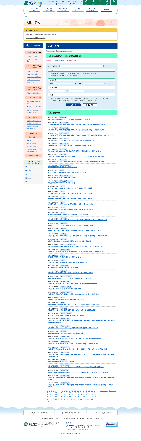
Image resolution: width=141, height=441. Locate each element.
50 (78, 394)
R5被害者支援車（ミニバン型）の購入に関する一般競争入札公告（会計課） (70, 188)
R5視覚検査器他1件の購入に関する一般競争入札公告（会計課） (67, 299)
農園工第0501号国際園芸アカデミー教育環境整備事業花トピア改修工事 (69, 119)
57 (47, 396)
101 (71, 399)
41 (53, 394)
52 (84, 394)
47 (70, 394)
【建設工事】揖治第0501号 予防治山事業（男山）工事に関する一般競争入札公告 (72, 283)
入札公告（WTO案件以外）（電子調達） (33, 88)
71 (86, 396)
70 (84, 396)
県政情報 (106, 9)
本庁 (52, 98)
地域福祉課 (64, 308)
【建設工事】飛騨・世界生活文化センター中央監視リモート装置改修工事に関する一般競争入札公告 (77, 236)
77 (53, 398)
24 (56, 392)
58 (50, 396)
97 (58, 399)
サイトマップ (98, 418)
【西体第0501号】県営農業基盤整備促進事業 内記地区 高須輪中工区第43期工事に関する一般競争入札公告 (80, 135)
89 (86, 398)
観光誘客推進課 (65, 365)
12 (72, 391)
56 (95, 394)
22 (50, 392)
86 (78, 398)
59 (53, 396)
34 (84, 392)
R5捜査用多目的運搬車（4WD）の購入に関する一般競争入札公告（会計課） (70, 198)
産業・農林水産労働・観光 (63, 9)
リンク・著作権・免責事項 (46, 418)
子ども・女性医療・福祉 (48, 9)
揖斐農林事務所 (65, 281)
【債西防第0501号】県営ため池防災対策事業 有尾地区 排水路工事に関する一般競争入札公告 (76, 124)
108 (48, 401)
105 (85, 399)
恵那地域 (74, 100)
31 (75, 392)
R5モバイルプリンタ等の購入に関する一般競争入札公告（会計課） (68, 172)
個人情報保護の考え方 (69, 418)
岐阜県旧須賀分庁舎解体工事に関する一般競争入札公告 (64, 257)
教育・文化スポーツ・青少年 (92, 9)
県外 (96, 100)
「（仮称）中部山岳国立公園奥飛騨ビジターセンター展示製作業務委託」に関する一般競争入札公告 (77, 220)
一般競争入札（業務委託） (90, 73)
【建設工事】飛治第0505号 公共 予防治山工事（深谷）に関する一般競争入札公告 (73, 344)
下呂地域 (82, 100)
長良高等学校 (64, 265)
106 (88, 399)
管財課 (62, 255)
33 (81, 392)
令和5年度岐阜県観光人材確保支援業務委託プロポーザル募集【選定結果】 (70, 241)
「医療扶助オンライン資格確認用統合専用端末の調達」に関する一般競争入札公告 (72, 310)
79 (58, 398)
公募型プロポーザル (72, 75)
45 (64, 394)
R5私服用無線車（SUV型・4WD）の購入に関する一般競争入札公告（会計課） (71, 209)
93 (47, 399)
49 (75, 394)
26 (61, 392)
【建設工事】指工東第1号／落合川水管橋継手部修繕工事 (65, 289)
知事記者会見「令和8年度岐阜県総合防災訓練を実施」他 (41, 34)
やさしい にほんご (66, 1)
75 (47, 398)
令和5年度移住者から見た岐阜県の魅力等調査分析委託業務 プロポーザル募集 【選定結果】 (76, 230)
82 (67, 398)
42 (56, 394)
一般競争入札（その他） (57, 75)
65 (70, 396)
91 (92, 398)
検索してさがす (114, 4)
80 (61, 398)
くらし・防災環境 (34, 9)
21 (47, 392)
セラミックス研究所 (66, 276)
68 (78, 396)
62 (61, 396)
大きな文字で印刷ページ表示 (64, 51)
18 (89, 391)
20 (94, 391)
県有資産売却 (33, 133)
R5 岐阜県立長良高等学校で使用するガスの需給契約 (64, 267)
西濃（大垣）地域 (76, 98)
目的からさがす (93, 4)
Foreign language (62, 3)
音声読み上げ (78, 1)
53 (86, 394)
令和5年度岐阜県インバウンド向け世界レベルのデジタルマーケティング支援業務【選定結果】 (76, 367)
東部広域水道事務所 (66, 287)
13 (75, 391)
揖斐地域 (85, 98)
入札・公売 (28, 166)
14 (78, 391)
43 (58, 394)
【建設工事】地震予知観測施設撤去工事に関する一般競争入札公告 (67, 262)
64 (67, 396)
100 (68, 399)
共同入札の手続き (31, 143)
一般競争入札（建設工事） (58, 73)
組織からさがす (107, 4)
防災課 (62, 260)
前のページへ (104, 391)
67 (75, 396)
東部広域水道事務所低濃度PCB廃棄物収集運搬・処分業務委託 (66, 315)
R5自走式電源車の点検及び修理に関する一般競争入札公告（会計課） (68, 214)
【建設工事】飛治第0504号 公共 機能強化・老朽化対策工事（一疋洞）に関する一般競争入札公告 (78, 349)
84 (72, 398)
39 (47, 394)
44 (61, 394)
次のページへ (112, 391)
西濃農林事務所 (64, 122)
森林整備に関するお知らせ (34, 124)
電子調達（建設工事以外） (34, 93)
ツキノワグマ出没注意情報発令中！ (35, 38)
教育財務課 (64, 359)
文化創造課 (64, 234)
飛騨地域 (90, 100)
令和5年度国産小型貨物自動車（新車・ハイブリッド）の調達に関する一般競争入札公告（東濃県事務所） (79, 372)
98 (61, 399)
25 (58, 392)
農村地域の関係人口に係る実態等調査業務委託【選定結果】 (65, 333)
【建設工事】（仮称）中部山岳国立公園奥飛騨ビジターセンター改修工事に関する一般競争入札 (76, 156)
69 (81, 396)
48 (72, 394)
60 (56, 396)
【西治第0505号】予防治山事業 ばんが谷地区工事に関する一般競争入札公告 (71, 140)
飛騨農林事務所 (65, 249)
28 (67, 392)
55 (92, 394)
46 (67, 394)
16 (83, 391)
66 (72, 396)
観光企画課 (64, 239)
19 (92, 391)
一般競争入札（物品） (74, 73)
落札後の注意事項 (31, 146)
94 (50, 399)
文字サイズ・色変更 (76, 3)
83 (70, 398)
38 (95, 392)
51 (81, 394)
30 (72, 392)
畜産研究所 (63, 159)
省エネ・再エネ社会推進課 (68, 244)
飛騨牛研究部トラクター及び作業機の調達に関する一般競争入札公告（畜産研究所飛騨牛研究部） (77, 161)
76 (50, 398)
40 (50, 394)
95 (53, 399)
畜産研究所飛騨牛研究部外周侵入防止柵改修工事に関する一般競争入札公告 (70, 273)
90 (89, 398)
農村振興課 (63, 149)
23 (53, 392)
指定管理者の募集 (33, 156)
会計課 (62, 170)
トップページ (27, 16)
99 (64, 399)
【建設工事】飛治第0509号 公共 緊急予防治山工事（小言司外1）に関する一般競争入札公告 (76, 251)
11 (69, 391)
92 (95, 398)
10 (66, 391)
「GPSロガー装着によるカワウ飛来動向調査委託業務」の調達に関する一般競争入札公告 (74, 151)
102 (74, 399)
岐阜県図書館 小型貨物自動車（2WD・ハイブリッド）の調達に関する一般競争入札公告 (74, 304)
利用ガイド (58, 418)
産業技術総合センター (66, 165)
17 (86, 391)
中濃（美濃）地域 (95, 98)
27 (64, 392)
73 (92, 396)
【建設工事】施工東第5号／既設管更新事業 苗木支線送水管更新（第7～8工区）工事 (73, 294)
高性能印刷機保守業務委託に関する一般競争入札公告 (63, 361)
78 (56, 398)
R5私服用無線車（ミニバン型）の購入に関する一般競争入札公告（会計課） (70, 193)
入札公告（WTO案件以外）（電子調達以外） (33, 66)
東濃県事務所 (64, 370)
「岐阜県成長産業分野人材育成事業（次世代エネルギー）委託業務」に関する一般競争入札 (75, 246)
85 (75, 398)
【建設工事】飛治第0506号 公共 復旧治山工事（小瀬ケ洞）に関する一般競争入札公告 (74, 338)
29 (70, 392)
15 (80, 391)
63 (64, 396)
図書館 (62, 302)
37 (92, 392)
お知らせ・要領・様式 (33, 117)
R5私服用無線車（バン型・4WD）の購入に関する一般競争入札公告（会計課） (71, 204)
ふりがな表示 (54, 1)
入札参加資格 (32, 97)
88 (84, 398)
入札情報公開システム (61, 60)
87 (81, 398)
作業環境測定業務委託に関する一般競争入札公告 (62, 167)
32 (78, 392)
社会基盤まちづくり (78, 9)
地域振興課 (64, 223)
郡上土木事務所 (65, 352)
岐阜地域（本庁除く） (62, 98)
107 (92, 399)
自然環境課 (63, 154)
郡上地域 (105, 98)
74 (95, 396)
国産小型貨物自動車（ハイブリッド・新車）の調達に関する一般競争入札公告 (71, 278)
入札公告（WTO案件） (33, 52)
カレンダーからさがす (100, 4)
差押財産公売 (32, 137)
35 (86, 392)
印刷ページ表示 (51, 51)
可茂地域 (53, 100)
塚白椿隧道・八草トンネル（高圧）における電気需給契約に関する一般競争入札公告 (73, 328)
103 (78, 399)
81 (64, 398)
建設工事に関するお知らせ (34, 121)
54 (89, 394)
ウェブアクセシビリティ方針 (85, 418)
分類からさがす (86, 4)
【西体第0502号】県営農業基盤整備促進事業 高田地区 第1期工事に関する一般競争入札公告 (76, 130)
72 (89, 396)
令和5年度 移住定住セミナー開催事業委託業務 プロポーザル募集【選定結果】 (72, 225)
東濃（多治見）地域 (64, 100)
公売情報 (29, 140)
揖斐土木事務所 (65, 326)
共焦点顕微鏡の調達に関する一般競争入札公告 (61, 183)
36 (89, 392)
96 (56, 399)
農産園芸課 (63, 117)
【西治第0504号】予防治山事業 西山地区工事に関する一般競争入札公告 (70, 146)
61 (58, 396)
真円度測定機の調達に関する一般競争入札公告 (61, 177)
